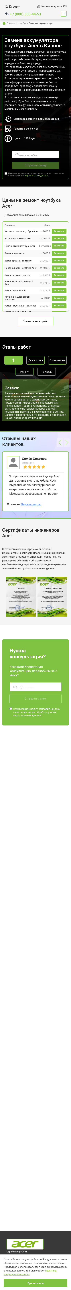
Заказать (59, 231)
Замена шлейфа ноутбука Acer (19, 283)
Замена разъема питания (18, 260)
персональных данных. (36, 176)
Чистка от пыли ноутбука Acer (21, 231)
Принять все (35, 1283)
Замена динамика (14, 253)
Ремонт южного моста (17, 275)
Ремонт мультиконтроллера (20, 305)
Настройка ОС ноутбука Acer (20, 268)
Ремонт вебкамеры (15, 290)
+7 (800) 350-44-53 (25, 14)
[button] (60, 443)
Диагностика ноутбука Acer (20, 246)
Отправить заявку (35, 165)
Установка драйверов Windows (17, 298)
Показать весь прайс (35, 321)
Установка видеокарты (18, 238)
